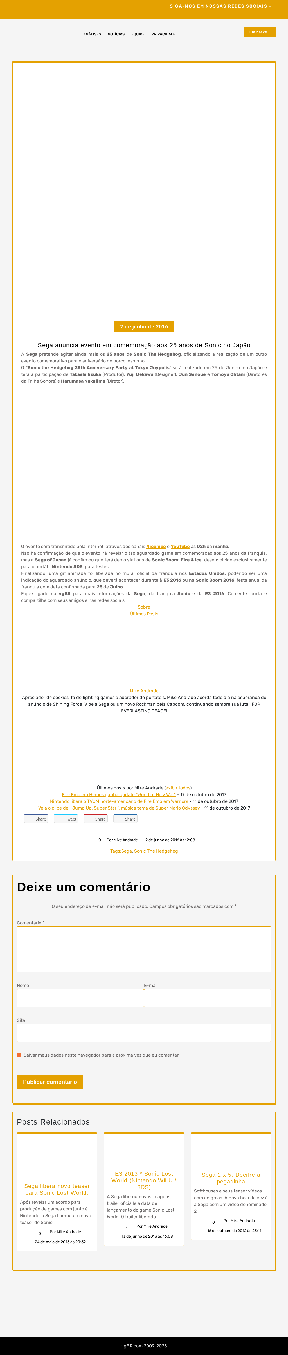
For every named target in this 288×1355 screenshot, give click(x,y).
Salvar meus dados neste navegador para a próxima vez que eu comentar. (101, 1055)
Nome (23, 985)
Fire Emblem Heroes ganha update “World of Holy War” (119, 794)
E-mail (151, 985)
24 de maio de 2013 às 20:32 (60, 1242)
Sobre (144, 607)
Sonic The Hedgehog (156, 851)
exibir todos (178, 787)
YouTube (180, 546)
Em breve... (260, 32)
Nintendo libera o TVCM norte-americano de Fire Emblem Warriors (119, 801)
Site (21, 1020)
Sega (126, 851)
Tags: (115, 851)
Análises (92, 34)
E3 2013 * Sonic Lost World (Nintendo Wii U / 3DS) (144, 1180)
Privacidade (163, 34)
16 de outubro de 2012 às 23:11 (233, 1230)
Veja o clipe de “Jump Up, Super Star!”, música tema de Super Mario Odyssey (119, 808)
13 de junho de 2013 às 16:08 (147, 1236)
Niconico (156, 546)
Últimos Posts (144, 613)
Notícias (116, 34)
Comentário (30, 923)
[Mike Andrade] (144, 652)
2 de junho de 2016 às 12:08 (170, 840)
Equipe (138, 34)
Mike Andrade (144, 690)
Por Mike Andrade (122, 840)
